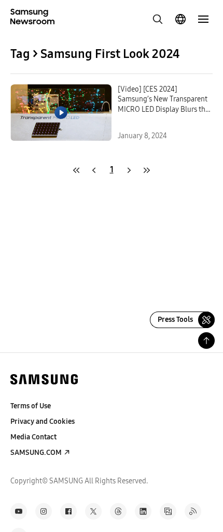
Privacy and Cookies (42, 421)
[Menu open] (203, 19)
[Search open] (157, 19)
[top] (206, 340)
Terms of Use (30, 406)
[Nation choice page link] (180, 19)
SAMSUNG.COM (36, 452)
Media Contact (33, 437)
